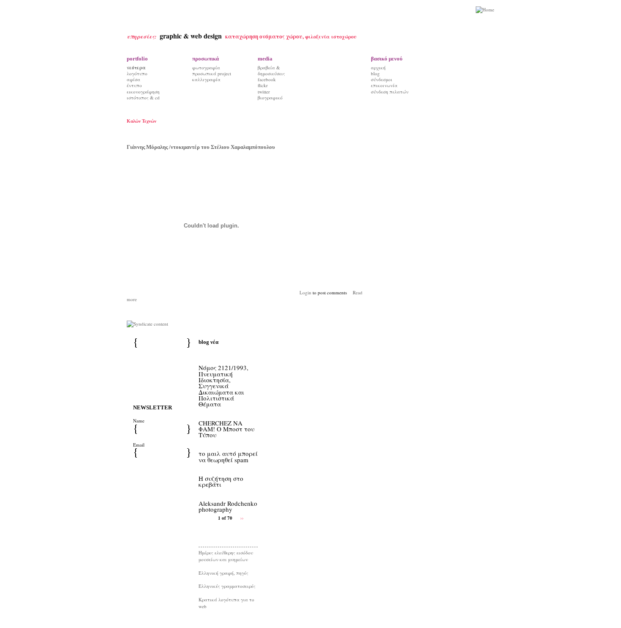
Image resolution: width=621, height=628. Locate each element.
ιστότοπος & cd (143, 97)
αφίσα (133, 79)
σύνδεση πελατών (390, 91)
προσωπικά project (211, 73)
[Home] (485, 10)
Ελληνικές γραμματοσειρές (227, 586)
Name (138, 420)
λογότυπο (137, 73)
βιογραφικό (270, 97)
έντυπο (134, 85)
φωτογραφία (206, 67)
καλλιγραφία (206, 79)
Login (305, 292)
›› (242, 517)
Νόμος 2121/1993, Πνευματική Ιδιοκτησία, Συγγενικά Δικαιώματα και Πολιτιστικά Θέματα (223, 385)
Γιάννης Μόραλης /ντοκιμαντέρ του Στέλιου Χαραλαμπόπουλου (201, 147)
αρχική (378, 67)
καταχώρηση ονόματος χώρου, (265, 36)
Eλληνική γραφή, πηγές (223, 573)
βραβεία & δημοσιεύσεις (271, 70)
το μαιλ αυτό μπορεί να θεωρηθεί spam (228, 456)
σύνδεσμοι (381, 79)
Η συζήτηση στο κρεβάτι (221, 481)
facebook (267, 79)
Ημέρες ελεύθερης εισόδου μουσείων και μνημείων (226, 556)
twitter (264, 91)
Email (138, 445)
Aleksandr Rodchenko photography (228, 506)
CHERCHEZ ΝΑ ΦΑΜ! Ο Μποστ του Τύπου (226, 429)
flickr (263, 85)
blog (375, 73)
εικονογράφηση (143, 91)
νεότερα (136, 67)
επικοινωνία (384, 85)
